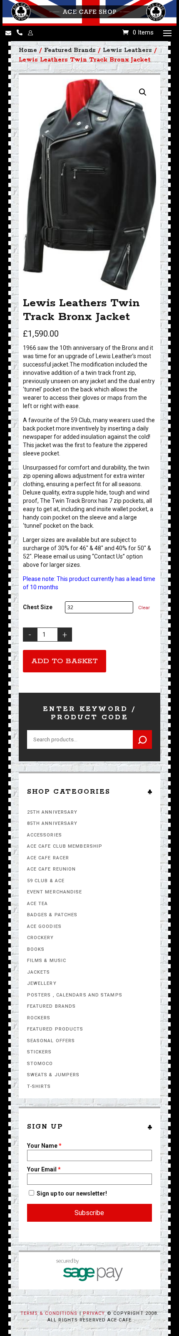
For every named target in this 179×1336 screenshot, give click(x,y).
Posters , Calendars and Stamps (74, 995)
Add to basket (64, 661)
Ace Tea (37, 903)
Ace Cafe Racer (48, 858)
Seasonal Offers (51, 1040)
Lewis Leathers (127, 50)
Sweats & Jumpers (53, 1075)
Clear (144, 607)
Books (36, 949)
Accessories (44, 835)
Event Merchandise (54, 892)
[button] (142, 92)
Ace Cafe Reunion (51, 869)
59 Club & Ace (46, 880)
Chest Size (37, 607)
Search (142, 739)
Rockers (39, 1018)
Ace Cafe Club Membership (64, 846)
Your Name (44, 1145)
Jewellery (42, 983)
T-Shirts (39, 1086)
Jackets (38, 972)
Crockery (40, 937)
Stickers (39, 1052)
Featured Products (55, 1029)
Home (28, 50)
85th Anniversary (52, 823)
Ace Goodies (44, 926)
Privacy (94, 1313)
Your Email (44, 1169)
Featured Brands (51, 1006)
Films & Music (46, 960)
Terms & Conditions (49, 1313)
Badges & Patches (52, 915)
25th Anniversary (52, 812)
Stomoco (40, 1063)
